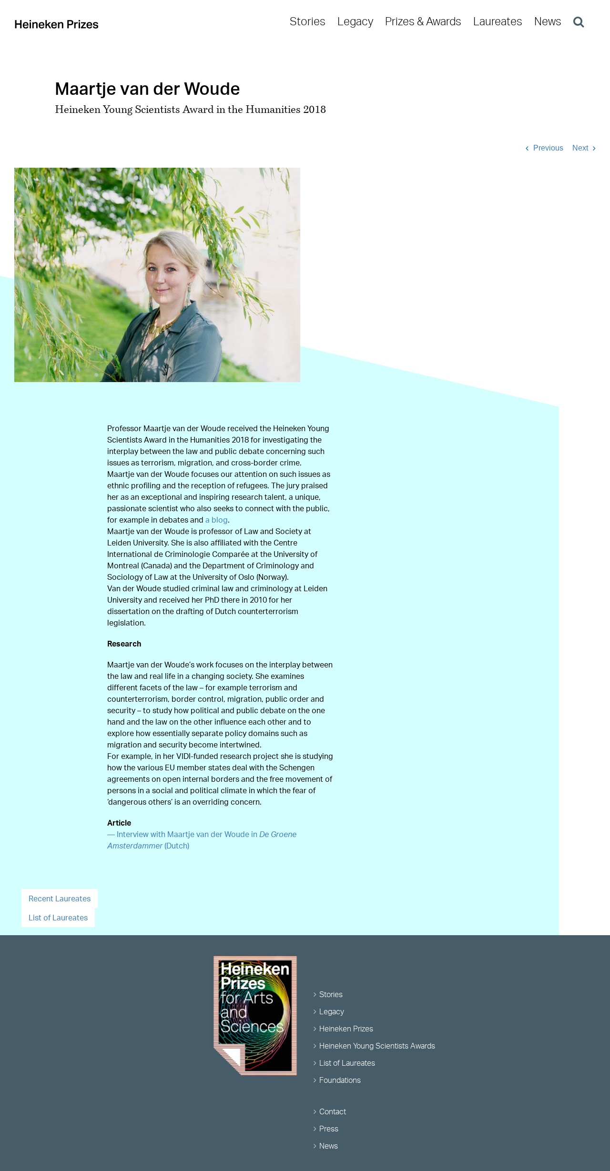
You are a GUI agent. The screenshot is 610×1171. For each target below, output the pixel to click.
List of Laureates (58, 917)
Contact (332, 1111)
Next (580, 148)
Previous (548, 148)
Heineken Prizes (346, 1028)
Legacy (331, 1011)
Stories (331, 994)
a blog (216, 520)
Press (328, 1128)
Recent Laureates (60, 898)
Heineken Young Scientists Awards (377, 1045)
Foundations (340, 1080)
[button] (578, 21)
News (328, 1146)
